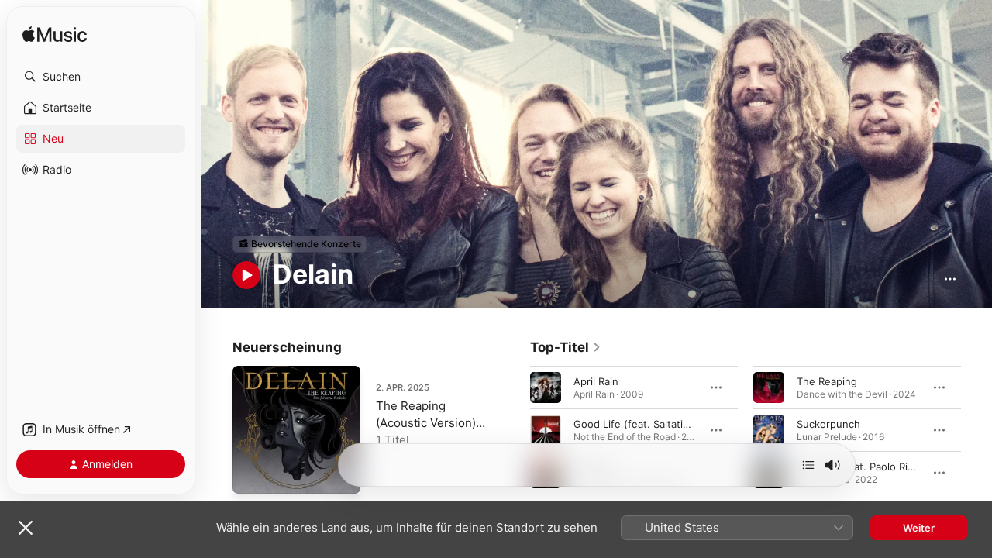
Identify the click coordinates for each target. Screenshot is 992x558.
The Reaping (827, 380)
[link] (565, 347)
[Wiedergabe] (246, 275)
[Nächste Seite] (976, 429)
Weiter (919, 528)
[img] (54, 35)
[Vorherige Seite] (514, 429)
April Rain (596, 380)
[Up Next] (808, 465)
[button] (100, 77)
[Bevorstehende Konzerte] (299, 244)
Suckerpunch (828, 423)
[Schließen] (26, 528)
